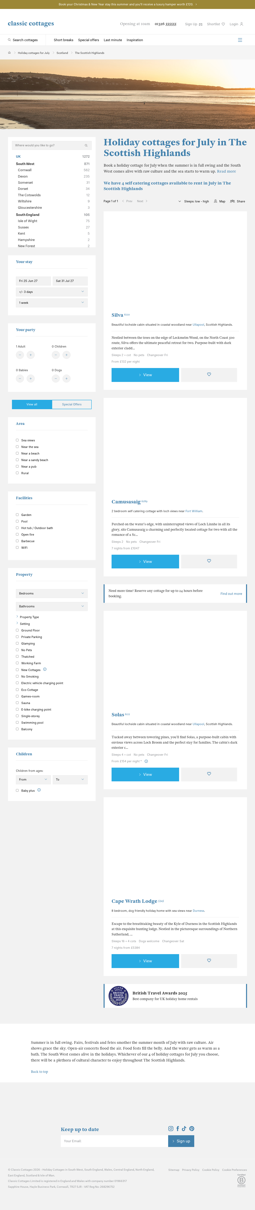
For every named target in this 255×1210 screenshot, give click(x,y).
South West (53, 164)
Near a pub (28, 466)
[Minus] (20, 355)
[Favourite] (209, 375)
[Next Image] (232, 261)
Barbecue (27, 541)
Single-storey (30, 716)
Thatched (27, 656)
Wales (108, 1169)
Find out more (231, 594)
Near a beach (30, 453)
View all (31, 404)
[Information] (45, 669)
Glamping (28, 643)
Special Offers (71, 404)
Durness (198, 911)
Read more (226, 171)
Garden (26, 515)
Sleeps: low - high (196, 201)
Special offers (88, 40)
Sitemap (173, 1170)
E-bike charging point (36, 709)
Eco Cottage (29, 690)
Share (241, 201)
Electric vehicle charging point (42, 683)
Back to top (39, 1072)
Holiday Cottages (53, 1169)
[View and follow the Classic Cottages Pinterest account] (191, 1130)
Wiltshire (54, 201)
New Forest (54, 246)
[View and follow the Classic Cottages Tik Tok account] (184, 1130)
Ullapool (198, 324)
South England (53, 215)
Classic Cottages (22, 1169)
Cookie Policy (210, 1170)
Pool (24, 521)
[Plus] (31, 355)
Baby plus (28, 790)
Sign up (183, 1141)
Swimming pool (32, 722)
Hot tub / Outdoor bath (37, 528)
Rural (25, 473)
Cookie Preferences (234, 1170)
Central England (124, 1169)
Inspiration (135, 40)
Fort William (193, 511)
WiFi (24, 548)
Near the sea (29, 447)
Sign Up (191, 24)
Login (234, 24)
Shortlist (214, 24)
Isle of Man (47, 1175)
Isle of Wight (54, 221)
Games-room (30, 696)
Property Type (29, 617)
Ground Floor (30, 630)
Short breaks (63, 40)
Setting (25, 624)
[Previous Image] (118, 261)
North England (144, 1169)
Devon (54, 176)
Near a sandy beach (34, 460)
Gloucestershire (54, 208)
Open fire (27, 534)
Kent (54, 233)
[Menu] (240, 40)
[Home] (9, 52)
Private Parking (31, 637)
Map (222, 201)
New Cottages (31, 670)
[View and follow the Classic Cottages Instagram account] (170, 1130)
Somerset (54, 183)
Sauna (25, 703)
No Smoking (30, 676)
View (147, 374)
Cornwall (54, 170)
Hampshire (54, 240)
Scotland (31, 1175)
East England (16, 1175)
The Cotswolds (54, 195)
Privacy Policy (190, 1170)
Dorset (54, 189)
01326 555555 (165, 23)
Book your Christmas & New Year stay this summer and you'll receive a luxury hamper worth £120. (126, 4)
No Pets (26, 650)
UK (53, 156)
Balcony (26, 729)
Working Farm (31, 663)
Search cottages (25, 40)
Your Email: (72, 1141)
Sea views (28, 440)
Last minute (113, 40)
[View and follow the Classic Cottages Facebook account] (178, 1130)
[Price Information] (146, 761)
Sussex (54, 227)
